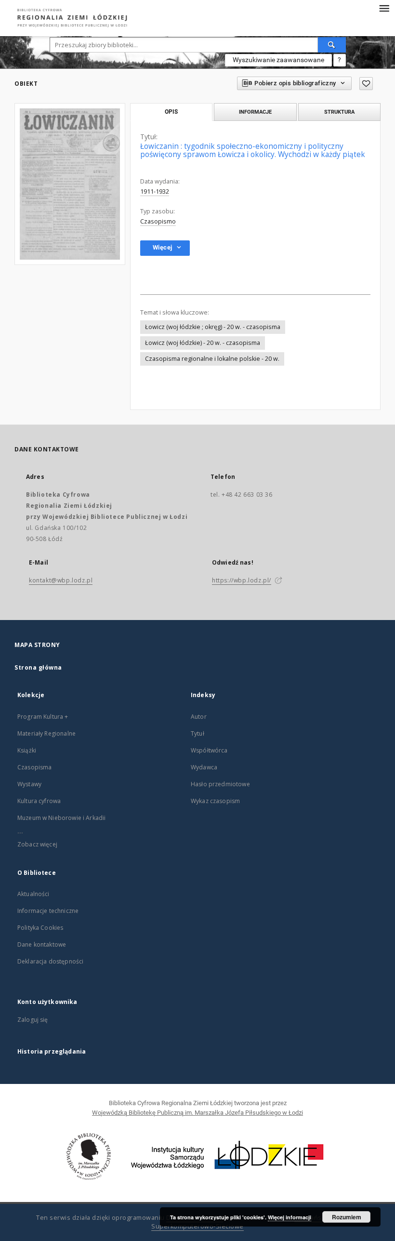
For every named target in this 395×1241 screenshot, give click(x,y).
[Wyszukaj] (332, 45)
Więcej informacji (289, 1217)
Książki (26, 750)
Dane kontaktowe (41, 944)
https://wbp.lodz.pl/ (241, 580)
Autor (199, 717)
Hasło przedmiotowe (220, 784)
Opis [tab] (171, 111)
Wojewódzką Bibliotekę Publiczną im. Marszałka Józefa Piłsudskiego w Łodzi (197, 1112)
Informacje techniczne (48, 911)
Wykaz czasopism (215, 801)
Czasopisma (34, 767)
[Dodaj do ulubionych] (366, 83)
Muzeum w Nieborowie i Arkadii (61, 818)
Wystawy (29, 784)
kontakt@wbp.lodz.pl (60, 580)
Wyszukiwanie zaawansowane (278, 60)
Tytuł (197, 733)
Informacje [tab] (255, 111)
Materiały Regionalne (46, 733)
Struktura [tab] (339, 111)
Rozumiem (346, 1217)
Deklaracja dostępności (50, 961)
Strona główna (38, 667)
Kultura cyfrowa (39, 801)
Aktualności (33, 894)
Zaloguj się (32, 1020)
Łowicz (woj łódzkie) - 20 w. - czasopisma (202, 343)
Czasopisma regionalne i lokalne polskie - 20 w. (212, 359)
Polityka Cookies (40, 928)
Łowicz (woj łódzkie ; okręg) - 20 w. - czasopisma (212, 327)
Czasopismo (158, 221)
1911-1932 (154, 191)
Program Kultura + (42, 717)
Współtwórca (209, 750)
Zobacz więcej (37, 844)
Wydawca (204, 767)
